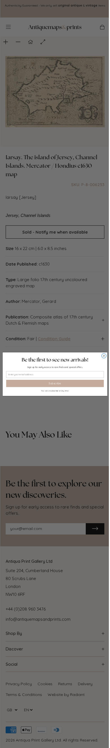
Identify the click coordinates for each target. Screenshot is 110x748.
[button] (55, 359)
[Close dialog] (104, 355)
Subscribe (55, 383)
